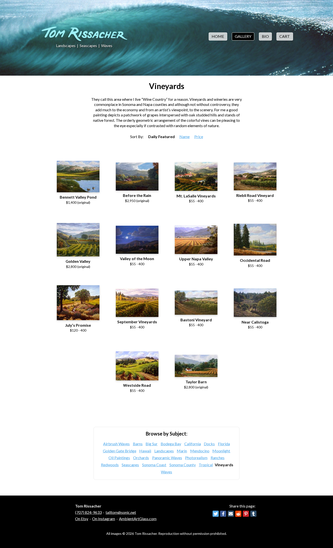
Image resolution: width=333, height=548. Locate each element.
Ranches (218, 457)
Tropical (206, 464)
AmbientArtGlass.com (138, 518)
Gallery (243, 36)
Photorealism (196, 457)
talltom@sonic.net (121, 512)
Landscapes (66, 45)
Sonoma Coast (154, 464)
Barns (138, 443)
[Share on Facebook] (223, 514)
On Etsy (81, 518)
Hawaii (145, 450)
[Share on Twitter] (216, 514)
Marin (182, 450)
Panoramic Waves (167, 457)
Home (218, 36)
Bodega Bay (171, 443)
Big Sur (151, 443)
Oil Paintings (119, 457)
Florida (224, 443)
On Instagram (103, 518)
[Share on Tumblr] (253, 514)
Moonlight (221, 450)
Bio (265, 36)
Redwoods (110, 464)
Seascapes (88, 45)
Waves (106, 45)
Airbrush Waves (116, 443)
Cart (284, 36)
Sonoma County (182, 464)
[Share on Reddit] (238, 514)
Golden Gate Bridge (119, 450)
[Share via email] (231, 514)
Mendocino (199, 450)
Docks (209, 443)
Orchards (141, 457)
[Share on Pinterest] (246, 514)
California (192, 443)
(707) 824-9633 (88, 512)
